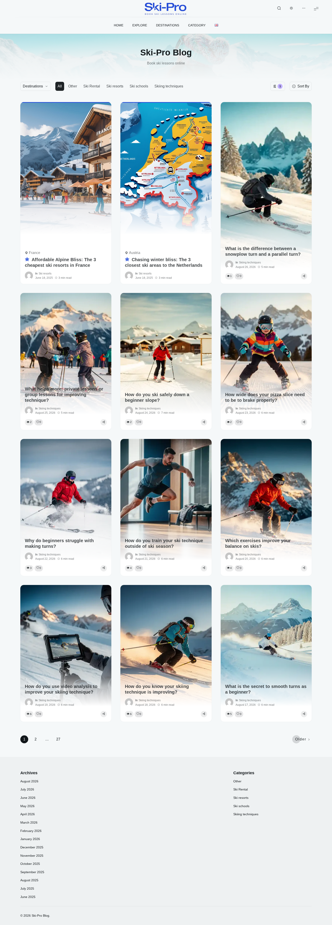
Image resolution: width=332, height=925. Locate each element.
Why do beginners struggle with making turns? (59, 543)
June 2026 (27, 797)
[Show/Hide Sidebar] (303, 8)
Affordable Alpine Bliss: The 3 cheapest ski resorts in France (60, 262)
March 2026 (28, 822)
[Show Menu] (316, 8)
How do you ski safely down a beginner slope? (157, 397)
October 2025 (30, 864)
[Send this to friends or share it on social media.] (304, 276)
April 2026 (27, 814)
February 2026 (31, 831)
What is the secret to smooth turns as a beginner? (265, 689)
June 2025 (27, 897)
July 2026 (27, 789)
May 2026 (27, 806)
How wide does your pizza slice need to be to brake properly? (265, 397)
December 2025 (31, 847)
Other (72, 86)
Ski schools (139, 86)
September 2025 (32, 872)
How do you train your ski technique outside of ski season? (164, 543)
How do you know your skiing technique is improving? (157, 689)
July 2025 (27, 888)
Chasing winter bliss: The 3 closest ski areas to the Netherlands (163, 262)
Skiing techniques (168, 86)
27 (58, 739)
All (60, 86)
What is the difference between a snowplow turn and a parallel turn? (263, 251)
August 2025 (29, 880)
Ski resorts (114, 86)
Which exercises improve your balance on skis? (258, 543)
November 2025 (31, 855)
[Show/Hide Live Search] (278, 8)
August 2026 (29, 781)
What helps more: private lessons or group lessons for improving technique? (64, 394)
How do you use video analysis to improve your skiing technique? (61, 689)
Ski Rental (91, 86)
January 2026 (30, 839)
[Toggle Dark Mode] (291, 8)
